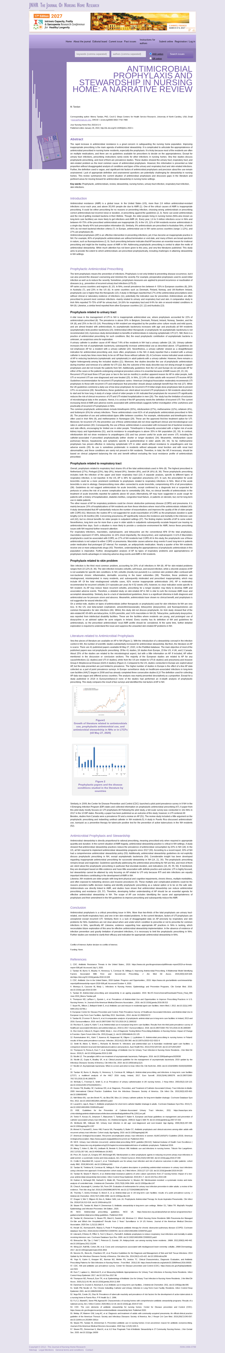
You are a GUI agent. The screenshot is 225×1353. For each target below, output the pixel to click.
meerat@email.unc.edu (81, 120)
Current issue (115, 41)
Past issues (130, 41)
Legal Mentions (46, 1350)
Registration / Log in (185, 41)
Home (69, 41)
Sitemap (33, 1350)
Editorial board (99, 41)
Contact (89, 1350)
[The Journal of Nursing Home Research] (64, 8)
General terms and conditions (70, 1350)
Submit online (166, 41)
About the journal (82, 41)
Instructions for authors (147, 41)
